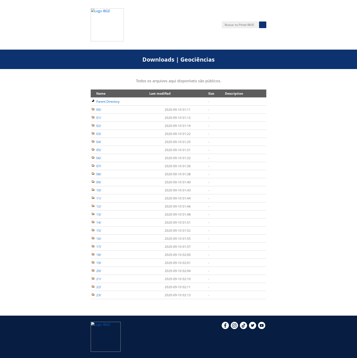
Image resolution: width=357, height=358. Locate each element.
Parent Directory (108, 101)
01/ (98, 118)
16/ (98, 238)
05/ (98, 150)
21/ (98, 279)
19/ (98, 263)
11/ (98, 198)
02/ (98, 126)
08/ (98, 174)
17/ (98, 247)
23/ (98, 295)
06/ (98, 158)
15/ (98, 230)
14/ (98, 222)
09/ (98, 182)
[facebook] (225, 328)
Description (234, 93)
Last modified (160, 93)
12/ (98, 206)
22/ (98, 287)
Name (101, 93)
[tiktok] (243, 328)
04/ (98, 142)
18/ (98, 255)
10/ (98, 190)
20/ (98, 271)
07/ (98, 166)
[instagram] (234, 328)
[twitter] (252, 328)
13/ (98, 214)
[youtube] (261, 328)
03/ (98, 134)
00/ (98, 109)
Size (211, 93)
